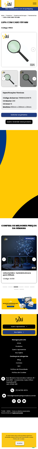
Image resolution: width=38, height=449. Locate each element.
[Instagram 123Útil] (14, 401)
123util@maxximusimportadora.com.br (21, 396)
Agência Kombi (17, 413)
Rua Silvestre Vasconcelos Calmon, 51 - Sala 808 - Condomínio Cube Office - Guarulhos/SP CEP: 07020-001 (20, 381)
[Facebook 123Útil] (19, 401)
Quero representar (18, 327)
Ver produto (18, 279)
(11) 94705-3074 (22, 390)
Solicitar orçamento (19, 115)
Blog (19, 360)
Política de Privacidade (19, 369)
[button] (4, 79)
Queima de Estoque (20, 15)
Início (2, 15)
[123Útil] (7, 4)
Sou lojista (18, 332)
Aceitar (19, 443)
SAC (19, 366)
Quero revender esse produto (19, 122)
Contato (19, 363)
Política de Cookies (19, 373)
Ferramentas (32, 15)
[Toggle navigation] (34, 4)
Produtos (9, 15)
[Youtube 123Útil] (24, 401)
